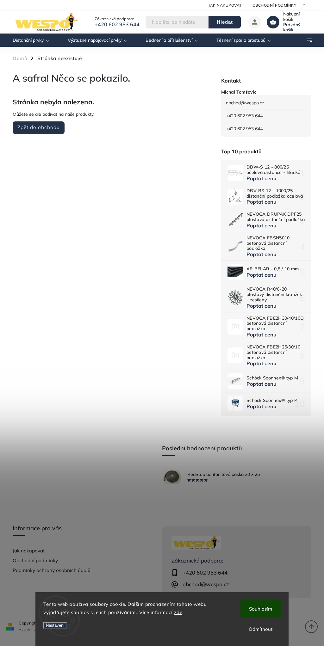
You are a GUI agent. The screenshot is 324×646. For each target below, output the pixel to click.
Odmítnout (260, 629)
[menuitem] (35, 40)
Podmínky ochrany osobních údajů (51, 570)
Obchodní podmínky (274, 5)
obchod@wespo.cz (245, 103)
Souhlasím (260, 609)
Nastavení (55, 625)
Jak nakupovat (225, 5)
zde (178, 612)
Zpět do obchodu (38, 127)
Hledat (225, 22)
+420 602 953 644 (244, 116)
